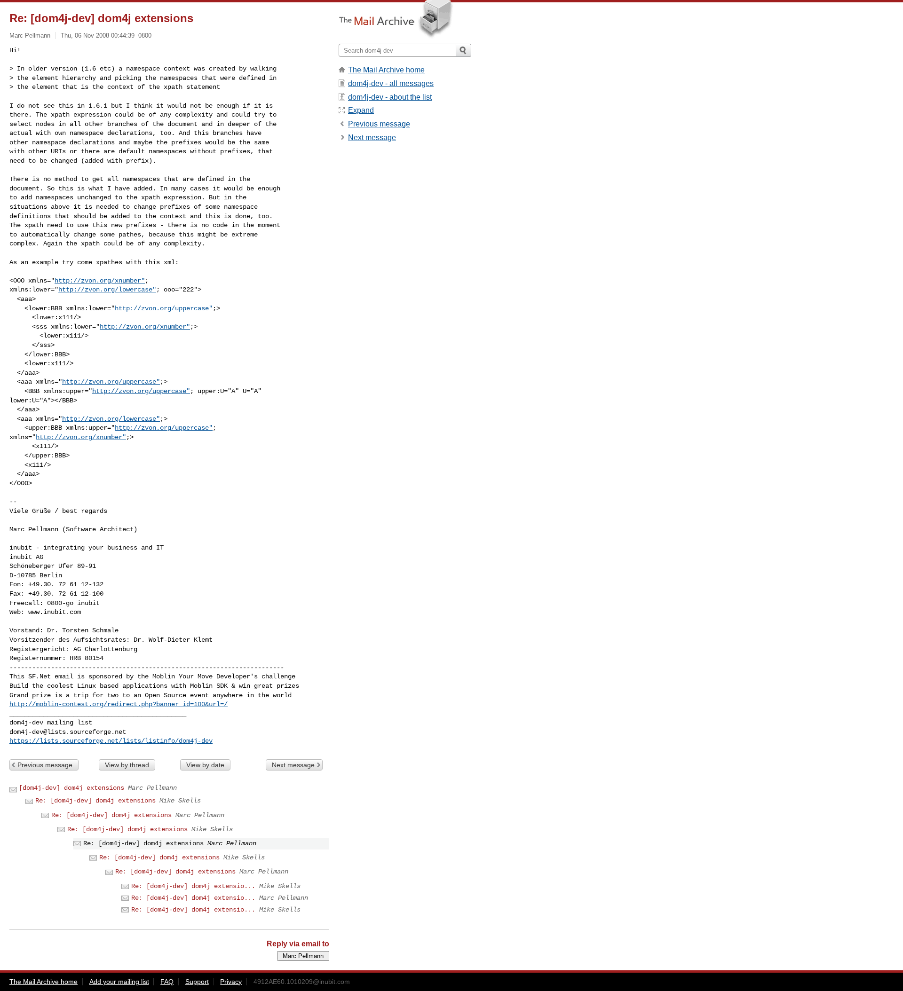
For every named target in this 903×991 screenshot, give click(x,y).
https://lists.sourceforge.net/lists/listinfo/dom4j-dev (111, 741)
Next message (293, 765)
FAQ (167, 981)
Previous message (44, 765)
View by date (205, 765)
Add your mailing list (119, 981)
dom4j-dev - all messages (391, 83)
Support (197, 981)
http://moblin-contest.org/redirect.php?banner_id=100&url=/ (118, 704)
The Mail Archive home (386, 70)
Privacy (231, 981)
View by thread (127, 765)
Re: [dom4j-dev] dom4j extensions (95, 800)
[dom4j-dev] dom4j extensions (71, 788)
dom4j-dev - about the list (390, 97)
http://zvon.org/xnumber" (100, 280)
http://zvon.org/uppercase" (164, 308)
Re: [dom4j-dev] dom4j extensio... (193, 886)
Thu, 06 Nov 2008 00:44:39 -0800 (106, 35)
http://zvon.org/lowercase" (107, 289)
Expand (361, 110)
